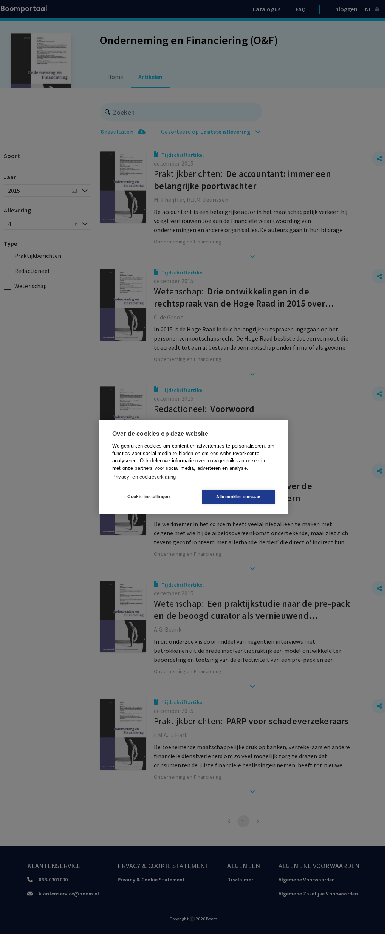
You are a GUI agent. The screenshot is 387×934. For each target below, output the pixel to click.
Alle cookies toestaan (238, 496)
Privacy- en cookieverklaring (144, 477)
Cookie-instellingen (148, 496)
